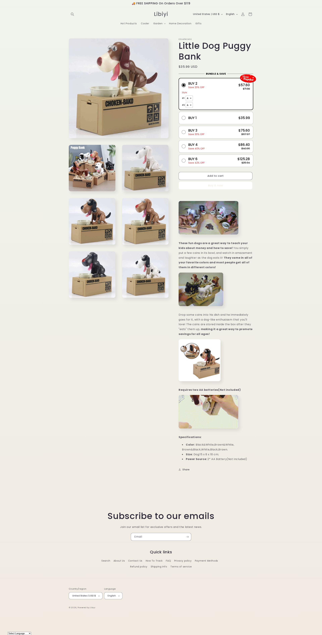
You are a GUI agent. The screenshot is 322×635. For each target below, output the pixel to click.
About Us (119, 560)
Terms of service (181, 566)
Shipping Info (159, 566)
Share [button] (186, 469)
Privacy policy (183, 560)
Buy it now (215, 185)
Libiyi (92, 607)
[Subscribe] (187, 537)
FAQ (168, 560)
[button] (72, 14)
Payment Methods (206, 560)
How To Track (154, 560)
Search (105, 560)
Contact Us (135, 560)
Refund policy (138, 566)
